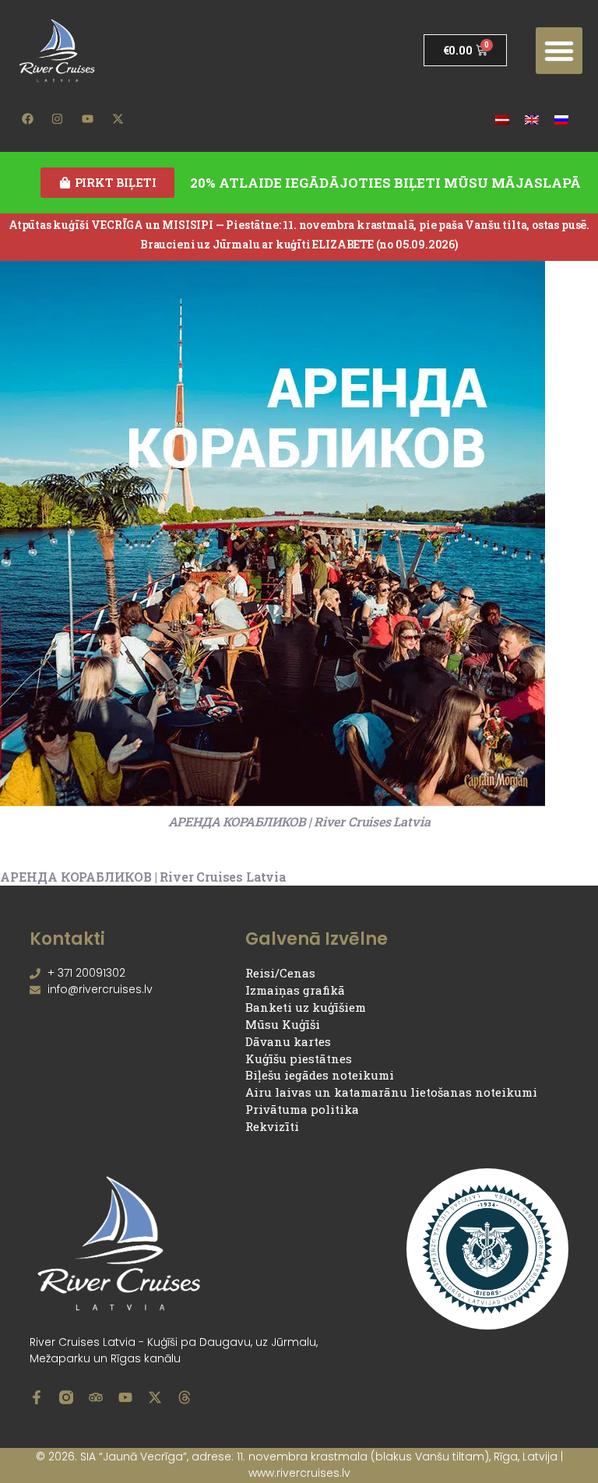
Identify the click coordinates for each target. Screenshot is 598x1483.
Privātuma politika (302, 1109)
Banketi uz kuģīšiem (305, 1007)
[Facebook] (27, 118)
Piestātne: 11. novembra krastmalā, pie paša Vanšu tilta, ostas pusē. (407, 224)
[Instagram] (57, 118)
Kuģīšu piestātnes (298, 1058)
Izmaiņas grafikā (295, 990)
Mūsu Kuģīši (282, 1024)
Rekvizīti (272, 1126)
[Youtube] (88, 118)
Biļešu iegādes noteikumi (319, 1075)
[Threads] (185, 1397)
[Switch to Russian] (561, 118)
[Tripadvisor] (96, 1397)
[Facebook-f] (37, 1397)
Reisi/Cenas (280, 973)
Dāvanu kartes (288, 1041)
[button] (559, 50)
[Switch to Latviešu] (502, 118)
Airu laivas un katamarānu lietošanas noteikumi (391, 1092)
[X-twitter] (117, 118)
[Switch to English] (532, 118)
